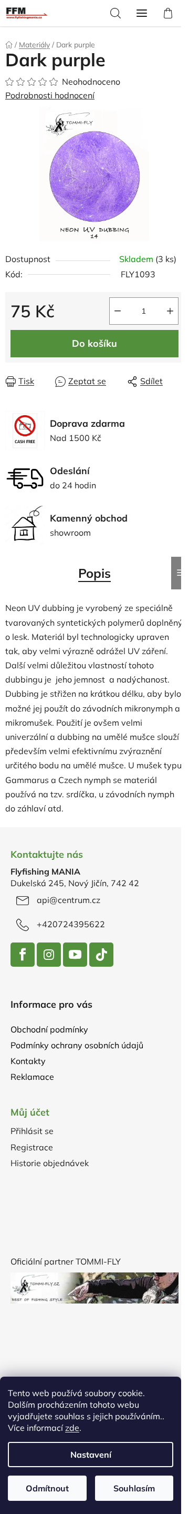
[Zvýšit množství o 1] (170, 311)
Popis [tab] (94, 573)
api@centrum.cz (68, 900)
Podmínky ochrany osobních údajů (76, 1045)
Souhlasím (134, 1488)
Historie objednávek (49, 1163)
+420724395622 (71, 924)
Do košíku (94, 343)
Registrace (31, 1147)
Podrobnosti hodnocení (49, 95)
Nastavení (90, 1454)
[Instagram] (49, 955)
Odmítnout (47, 1488)
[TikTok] (101, 955)
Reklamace (32, 1076)
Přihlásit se (32, 1131)
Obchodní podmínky (49, 1029)
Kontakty (28, 1061)
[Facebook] (22, 955)
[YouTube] (75, 955)
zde (72, 1427)
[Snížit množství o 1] (117, 311)
